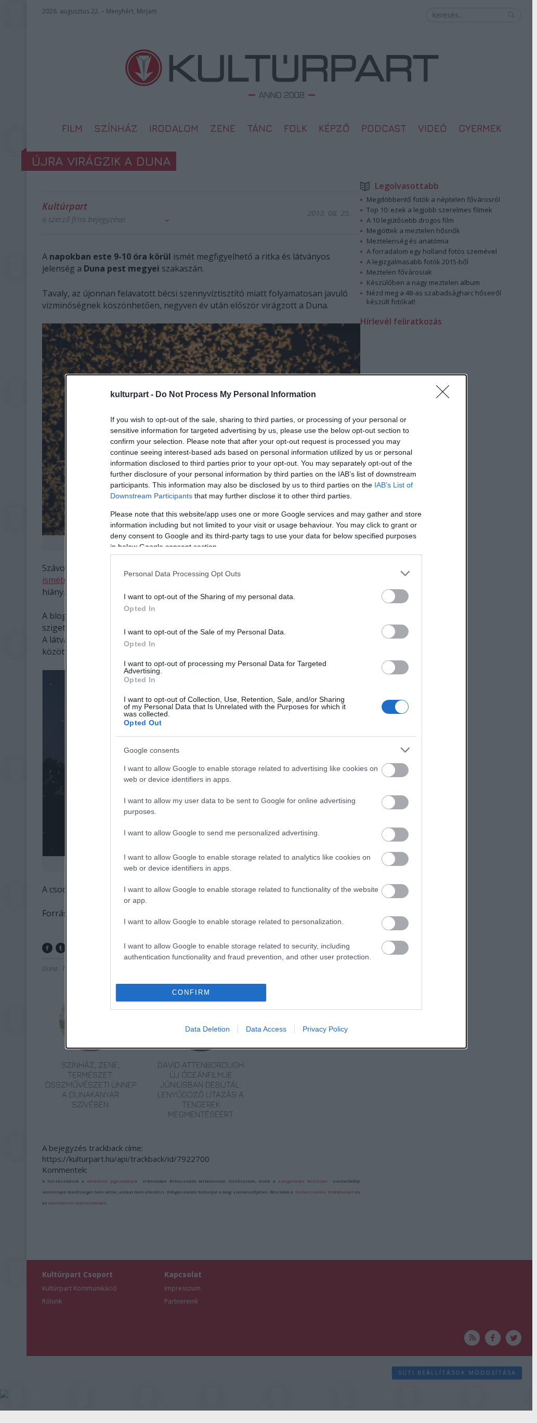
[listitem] (266, 573)
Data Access (266, 1029)
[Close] (446, 395)
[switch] (395, 596)
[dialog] (266, 711)
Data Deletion (207, 1029)
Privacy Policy (325, 1029)
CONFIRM (191, 992)
